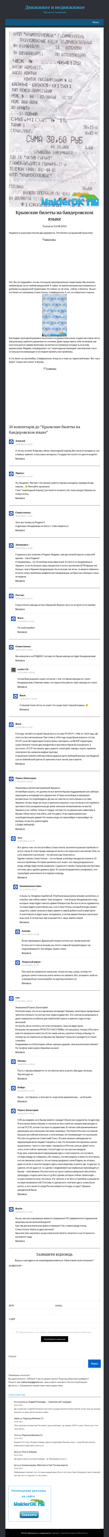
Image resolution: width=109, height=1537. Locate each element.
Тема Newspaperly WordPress (74, 1533)
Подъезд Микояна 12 (33, 1418)
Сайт (12, 1319)
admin (17, 1418)
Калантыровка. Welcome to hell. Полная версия (45, 1465)
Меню (96, 22)
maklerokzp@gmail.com (32, 1382)
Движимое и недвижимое (55, 7)
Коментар (16, 1265)
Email (58, 1305)
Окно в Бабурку (29, 1451)
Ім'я (11, 1305)
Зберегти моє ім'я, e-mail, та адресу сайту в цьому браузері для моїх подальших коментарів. (55, 1332)
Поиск (94, 1363)
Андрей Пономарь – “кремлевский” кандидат (50, 1401)
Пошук (12, 1356)
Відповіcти (20, 458)
